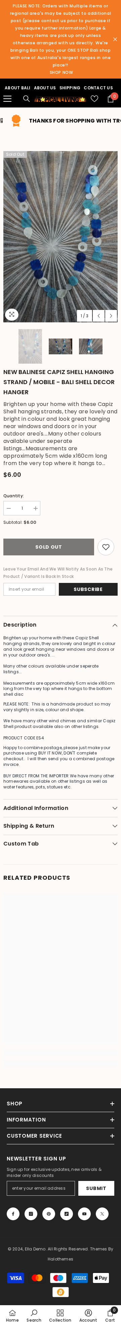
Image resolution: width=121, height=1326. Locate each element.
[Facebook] (13, 1213)
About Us (45, 87)
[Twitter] (102, 1213)
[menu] (7, 99)
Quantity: (13, 496)
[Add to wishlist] (105, 547)
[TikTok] (66, 1213)
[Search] (27, 99)
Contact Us (98, 87)
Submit (96, 1188)
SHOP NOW (61, 72)
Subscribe (88, 589)
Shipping (70, 87)
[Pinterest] (48, 1213)
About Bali (17, 87)
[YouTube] (84, 1213)
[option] (60, 236)
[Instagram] (31, 1213)
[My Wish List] (94, 98)
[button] (99, 316)
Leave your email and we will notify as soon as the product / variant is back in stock (58, 572)
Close (115, 39)
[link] (60, 1053)
